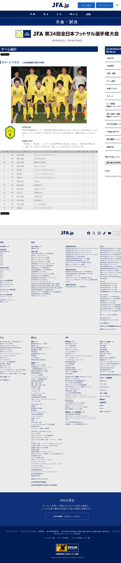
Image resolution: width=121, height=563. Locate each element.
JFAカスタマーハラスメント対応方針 (67, 534)
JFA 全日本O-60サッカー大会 (108, 287)
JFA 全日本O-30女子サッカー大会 (110, 250)
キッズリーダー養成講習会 (8, 361)
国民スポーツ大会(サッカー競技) (40, 261)
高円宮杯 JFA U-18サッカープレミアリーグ (78, 250)
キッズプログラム (5, 359)
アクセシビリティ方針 (28, 531)
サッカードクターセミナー (39, 412)
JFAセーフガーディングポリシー (40, 437)
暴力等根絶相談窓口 (37, 474)
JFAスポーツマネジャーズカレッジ (75, 395)
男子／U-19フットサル (6, 284)
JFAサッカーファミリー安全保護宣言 (76, 385)
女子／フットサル (5, 286)
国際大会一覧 (35, 248)
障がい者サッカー (5, 366)
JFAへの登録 (86, 5)
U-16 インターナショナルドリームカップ (78, 266)
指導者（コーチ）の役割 (38, 365)
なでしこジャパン (5, 270)
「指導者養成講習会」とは (39, 369)
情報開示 (102, 356)
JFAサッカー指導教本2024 (39, 379)
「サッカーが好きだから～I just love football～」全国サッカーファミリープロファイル (14, 371)
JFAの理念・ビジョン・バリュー (67, 516)
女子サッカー (103, 381)
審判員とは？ (35, 345)
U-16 (1, 263)
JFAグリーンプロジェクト (72, 379)
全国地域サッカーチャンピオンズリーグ (43, 263)
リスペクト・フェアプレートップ (41, 431)
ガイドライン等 (35, 401)
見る (46, 14)
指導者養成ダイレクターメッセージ (41, 367)
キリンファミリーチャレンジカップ (10, 353)
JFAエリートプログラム (72, 350)
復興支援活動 (69, 401)
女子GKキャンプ (70, 354)
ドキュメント (103, 390)
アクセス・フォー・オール (107, 366)
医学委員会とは (35, 426)
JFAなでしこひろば (5, 349)
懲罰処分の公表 (35, 476)
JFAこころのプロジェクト (72, 389)
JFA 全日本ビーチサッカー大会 (109, 320)
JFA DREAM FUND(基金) (38, 482)
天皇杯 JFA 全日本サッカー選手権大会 (42, 253)
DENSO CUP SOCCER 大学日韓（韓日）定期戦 (45, 284)
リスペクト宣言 (35, 433)
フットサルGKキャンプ (72, 358)
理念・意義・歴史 (36, 383)
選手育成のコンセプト (71, 343)
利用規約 (41, 531)
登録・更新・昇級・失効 (38, 385)
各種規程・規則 (104, 352)
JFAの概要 (103, 345)
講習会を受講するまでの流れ (39, 371)
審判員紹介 (34, 352)
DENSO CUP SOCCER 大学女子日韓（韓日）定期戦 (46, 288)
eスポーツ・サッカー (6, 297)
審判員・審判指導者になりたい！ (41, 347)
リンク (102, 408)
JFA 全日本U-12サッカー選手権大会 (76, 287)
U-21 (1, 255)
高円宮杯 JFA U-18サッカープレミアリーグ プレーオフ (82, 254)
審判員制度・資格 (36, 350)
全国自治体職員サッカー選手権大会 (41, 269)
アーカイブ (49, 538)
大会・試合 (67, 21)
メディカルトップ (36, 404)
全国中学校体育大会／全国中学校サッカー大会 (79, 274)
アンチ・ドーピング (37, 416)
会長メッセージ (104, 343)
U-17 (1, 261)
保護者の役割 (35, 449)
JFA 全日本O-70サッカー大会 (108, 289)
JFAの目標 (103, 347)
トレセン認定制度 (70, 345)
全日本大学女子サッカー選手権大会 (110, 254)
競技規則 (33, 356)
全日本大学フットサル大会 (108, 303)
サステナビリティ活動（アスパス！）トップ (78, 377)
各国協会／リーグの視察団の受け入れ (76, 424)
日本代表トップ (4, 246)
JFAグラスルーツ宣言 (6, 343)
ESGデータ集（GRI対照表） (108, 358)
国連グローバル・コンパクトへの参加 (76, 407)
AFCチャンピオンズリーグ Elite (40, 257)
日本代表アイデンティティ (8, 300)
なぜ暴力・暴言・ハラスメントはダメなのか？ (44, 445)
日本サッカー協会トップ (107, 341)
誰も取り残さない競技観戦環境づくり (76, 381)
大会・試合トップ (36, 246)
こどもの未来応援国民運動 (73, 393)
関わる (74, 14)
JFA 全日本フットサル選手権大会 (109, 297)
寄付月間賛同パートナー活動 (73, 409)
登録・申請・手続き (105, 354)
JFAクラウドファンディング (39, 479)
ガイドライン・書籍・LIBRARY (40, 428)
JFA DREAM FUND (105, 370)
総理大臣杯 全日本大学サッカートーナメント (44, 278)
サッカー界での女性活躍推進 (73, 383)
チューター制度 (35, 389)
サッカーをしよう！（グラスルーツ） (11, 341)
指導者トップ (35, 363)
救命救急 (33, 410)
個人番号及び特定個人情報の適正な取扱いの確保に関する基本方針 (86, 531)
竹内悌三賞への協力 (71, 391)
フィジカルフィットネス (38, 393)
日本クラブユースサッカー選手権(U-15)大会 (78, 278)
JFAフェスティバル (5, 368)
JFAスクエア (3, 357)
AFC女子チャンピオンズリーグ (109, 274)
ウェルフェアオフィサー (38, 462)
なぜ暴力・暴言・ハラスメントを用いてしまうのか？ (46, 443)
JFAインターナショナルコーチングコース (43, 399)
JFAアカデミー (69, 366)
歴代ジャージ (4, 302)
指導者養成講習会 (36, 373)
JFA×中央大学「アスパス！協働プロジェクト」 (79, 387)
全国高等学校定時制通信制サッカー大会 (77, 260)
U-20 (1, 272)
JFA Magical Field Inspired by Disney (10, 347)
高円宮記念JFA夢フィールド (73, 370)
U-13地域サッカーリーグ (73, 276)
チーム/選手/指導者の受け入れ (74, 422)
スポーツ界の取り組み (37, 458)
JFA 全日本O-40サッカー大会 (108, 283)
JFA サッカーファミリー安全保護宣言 (42, 435)
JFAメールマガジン (105, 411)
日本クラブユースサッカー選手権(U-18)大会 (78, 262)
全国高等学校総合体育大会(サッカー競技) (78, 258)
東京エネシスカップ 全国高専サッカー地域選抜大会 (46, 292)
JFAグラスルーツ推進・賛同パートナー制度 (13, 374)
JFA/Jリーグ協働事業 (71, 372)
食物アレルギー (35, 418)
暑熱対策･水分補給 (36, 408)
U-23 (1, 253)
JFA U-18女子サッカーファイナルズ (110, 256)
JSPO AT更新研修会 (37, 414)
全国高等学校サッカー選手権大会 (75, 256)
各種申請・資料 (35, 387)
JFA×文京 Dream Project (107, 368)
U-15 (1, 265)
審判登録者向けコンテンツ (39, 354)
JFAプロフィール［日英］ (107, 372)
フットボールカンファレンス (39, 377)
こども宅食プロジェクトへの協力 (75, 403)
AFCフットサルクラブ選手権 (108, 315)
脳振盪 (33, 406)
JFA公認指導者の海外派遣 (38, 397)
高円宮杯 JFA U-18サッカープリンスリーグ (78, 252)
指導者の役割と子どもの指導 (39, 447)
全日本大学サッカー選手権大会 (40, 276)
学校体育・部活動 (5, 364)
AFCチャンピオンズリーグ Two (40, 259)
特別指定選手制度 (70, 362)
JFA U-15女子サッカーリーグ (108, 264)
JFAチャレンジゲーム (6, 351)
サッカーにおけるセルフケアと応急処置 (43, 424)
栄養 (32, 420)
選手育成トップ (69, 341)
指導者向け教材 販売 (37, 381)
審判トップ (34, 341)
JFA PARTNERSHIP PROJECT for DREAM (44, 485)
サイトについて (12, 531)
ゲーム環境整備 (69, 364)
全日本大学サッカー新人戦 (39, 280)
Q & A (101, 405)
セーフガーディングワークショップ (41, 468)
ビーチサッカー (4, 291)
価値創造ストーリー (105, 360)
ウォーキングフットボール (8, 355)
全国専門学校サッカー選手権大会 (41, 294)
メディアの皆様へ (63, 538)
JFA (66, 337)
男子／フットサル (5, 282)
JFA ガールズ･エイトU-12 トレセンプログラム (79, 356)
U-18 (1, 259)
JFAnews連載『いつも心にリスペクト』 (43, 451)
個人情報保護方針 (53, 531)
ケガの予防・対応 (36, 422)
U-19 (1, 257)
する (59, 14)
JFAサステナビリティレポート (74, 405)
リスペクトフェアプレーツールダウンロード (44, 472)
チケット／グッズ (105, 396)
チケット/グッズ (104, 5)
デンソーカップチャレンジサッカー (41, 282)
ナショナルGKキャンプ (72, 352)
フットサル (103, 384)
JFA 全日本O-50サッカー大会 (108, 285)
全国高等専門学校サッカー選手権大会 (42, 290)
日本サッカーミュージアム (108, 329)
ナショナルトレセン (71, 347)
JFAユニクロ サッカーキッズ (8, 345)
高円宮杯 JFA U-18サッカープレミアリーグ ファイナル (82, 248)
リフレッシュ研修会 (37, 375)
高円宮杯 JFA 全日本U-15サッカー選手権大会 (79, 271)
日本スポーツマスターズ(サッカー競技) (42, 274)
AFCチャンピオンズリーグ (39, 255)
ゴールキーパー (35, 391)
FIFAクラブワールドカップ (39, 296)
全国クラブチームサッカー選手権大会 (42, 265)
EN (117, 5)
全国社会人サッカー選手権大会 (40, 267)
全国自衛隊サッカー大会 (38, 271)
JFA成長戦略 (103, 350)
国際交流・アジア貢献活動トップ (75, 412)
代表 (33, 14)
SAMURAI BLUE (4, 251)
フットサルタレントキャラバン (74, 360)
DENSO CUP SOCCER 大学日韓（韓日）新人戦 (45, 286)
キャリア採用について (80, 538)
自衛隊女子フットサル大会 (108, 301)
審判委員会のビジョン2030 (39, 343)
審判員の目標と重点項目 (38, 360)
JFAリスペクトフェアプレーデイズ (41, 460)
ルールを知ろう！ (105, 323)
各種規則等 (103, 402)
